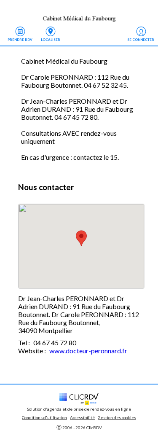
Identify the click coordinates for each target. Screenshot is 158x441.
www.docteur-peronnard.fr (88, 351)
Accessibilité (82, 417)
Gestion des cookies (117, 417)
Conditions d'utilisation (44, 417)
